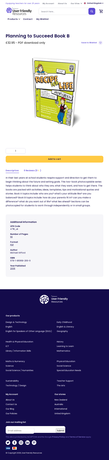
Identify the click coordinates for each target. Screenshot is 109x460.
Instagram (21, 442)
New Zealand (60, 399)
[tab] (12, 170)
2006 (12, 268)
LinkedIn (27, 442)
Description (12, 170)
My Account (12, 394)
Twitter (8, 442)
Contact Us (11, 404)
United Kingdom (62, 413)
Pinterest (34, 442)
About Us (10, 399)
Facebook (14, 442)
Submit (60, 430)
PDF (12, 244)
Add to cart (54, 159)
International (60, 408)
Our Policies (11, 413)
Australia (58, 404)
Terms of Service (77, 437)
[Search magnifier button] (91, 11)
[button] (92, 42)
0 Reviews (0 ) (32, 170)
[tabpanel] (54, 91)
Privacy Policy (58, 437)
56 (11, 237)
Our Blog (10, 408)
